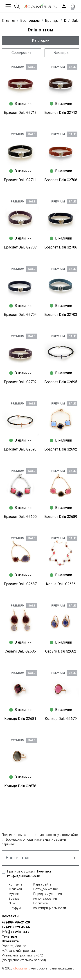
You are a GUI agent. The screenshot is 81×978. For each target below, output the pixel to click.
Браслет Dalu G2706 (60, 247)
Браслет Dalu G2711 (20, 180)
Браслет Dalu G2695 (60, 382)
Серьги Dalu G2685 (20, 651)
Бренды (14, 898)
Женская (15, 889)
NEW (12, 903)
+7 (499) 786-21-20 (16, 922)
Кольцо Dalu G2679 (61, 718)
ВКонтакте (10, 941)
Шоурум (15, 908)
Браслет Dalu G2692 (60, 449)
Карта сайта (42, 884)
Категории (40, 40)
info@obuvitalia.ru (15, 932)
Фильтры (62, 53)
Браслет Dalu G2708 (60, 180)
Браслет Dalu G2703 (60, 314)
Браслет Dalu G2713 (20, 112)
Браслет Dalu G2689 (60, 516)
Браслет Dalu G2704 (20, 314)
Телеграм (9, 936)
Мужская (15, 894)
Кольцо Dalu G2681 (20, 718)
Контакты (16, 884)
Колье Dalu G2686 (61, 584)
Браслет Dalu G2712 (60, 112)
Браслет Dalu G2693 (20, 449)
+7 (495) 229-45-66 (16, 927)
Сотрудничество (45, 889)
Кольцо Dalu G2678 (20, 786)
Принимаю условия (29, 874)
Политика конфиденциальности (49, 905)
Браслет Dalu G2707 (20, 247)
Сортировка (21, 53)
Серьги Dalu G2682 (60, 651)
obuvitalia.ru (21, 968)
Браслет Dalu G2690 (20, 516)
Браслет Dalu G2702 (20, 382)
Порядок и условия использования (47, 896)
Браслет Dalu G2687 (20, 584)
